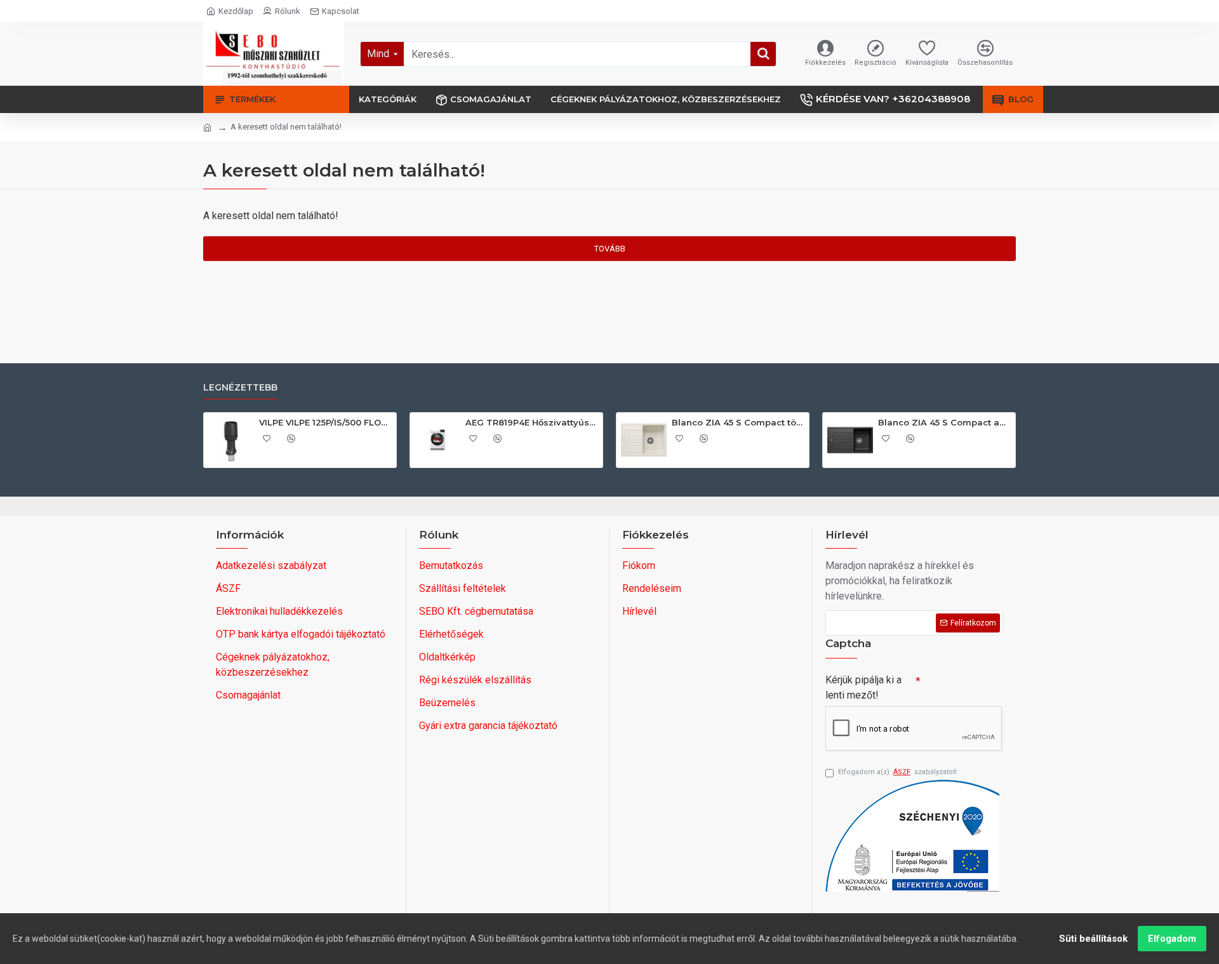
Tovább (609, 248)
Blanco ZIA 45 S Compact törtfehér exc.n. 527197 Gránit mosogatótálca (738, 422)
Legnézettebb (240, 387)
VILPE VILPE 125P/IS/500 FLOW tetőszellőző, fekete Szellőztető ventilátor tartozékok (325, 422)
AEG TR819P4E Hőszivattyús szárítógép (531, 422)
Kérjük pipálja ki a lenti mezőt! (863, 687)
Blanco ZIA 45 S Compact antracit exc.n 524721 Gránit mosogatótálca (944, 422)
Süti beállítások (1093, 938)
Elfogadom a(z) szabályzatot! (897, 772)
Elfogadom (1172, 938)
